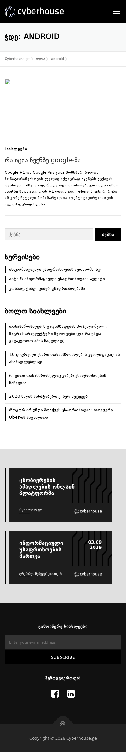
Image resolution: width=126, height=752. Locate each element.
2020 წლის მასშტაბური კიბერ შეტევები (49, 396)
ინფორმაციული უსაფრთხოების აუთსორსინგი (55, 269)
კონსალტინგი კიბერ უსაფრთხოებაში (47, 289)
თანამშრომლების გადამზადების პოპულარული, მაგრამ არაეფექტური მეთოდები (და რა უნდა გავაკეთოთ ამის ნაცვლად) (58, 333)
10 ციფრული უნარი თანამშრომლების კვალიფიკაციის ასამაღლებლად (64, 358)
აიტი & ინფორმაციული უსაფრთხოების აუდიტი (57, 279)
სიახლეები (16, 149)
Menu (115, 11)
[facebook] (55, 694)
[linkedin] (71, 694)
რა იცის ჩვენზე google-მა (43, 160)
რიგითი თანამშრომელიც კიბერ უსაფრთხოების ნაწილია (57, 379)
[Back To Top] (63, 724)
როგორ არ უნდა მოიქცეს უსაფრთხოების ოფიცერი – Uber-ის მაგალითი (62, 414)
